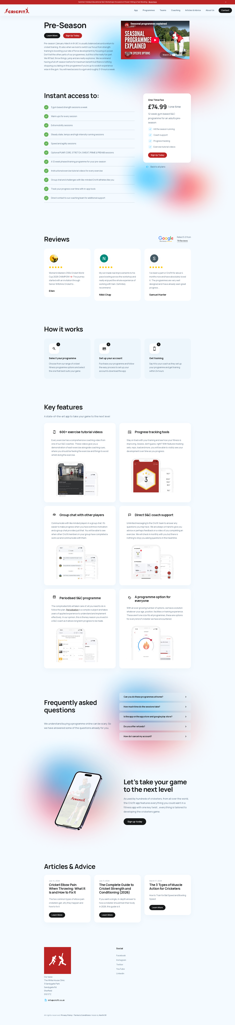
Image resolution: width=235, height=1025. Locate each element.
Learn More (52, 35)
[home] (17, 10)
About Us (210, 10)
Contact (225, 10)
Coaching (175, 10)
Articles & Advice (193, 10)
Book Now (153, 2)
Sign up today (135, 821)
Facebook (121, 955)
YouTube (120, 969)
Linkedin (120, 973)
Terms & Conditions (82, 1015)
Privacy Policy (66, 1015)
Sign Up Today (72, 35)
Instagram (121, 960)
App (136, 10)
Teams (163, 10)
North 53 (102, 1015)
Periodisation (72, 609)
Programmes (149, 10)
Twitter (119, 964)
